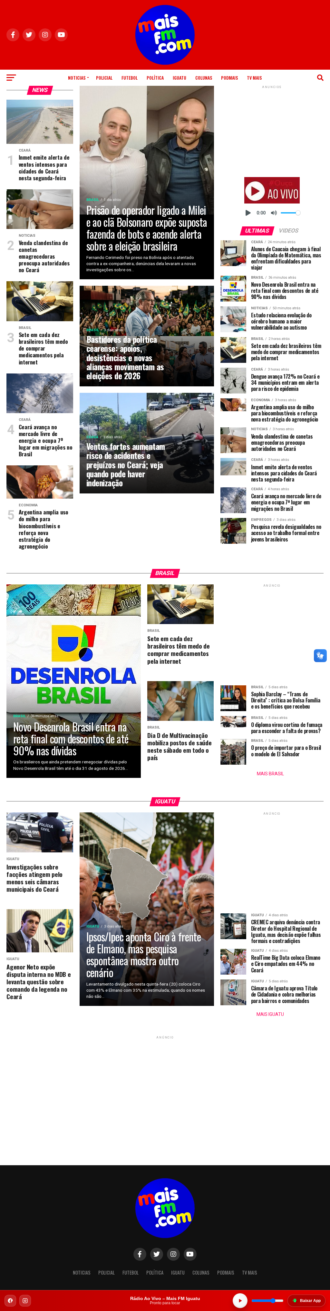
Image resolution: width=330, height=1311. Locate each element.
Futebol (129, 77)
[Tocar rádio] (240, 1300)
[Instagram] (25, 1300)
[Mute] (274, 213)
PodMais (229, 77)
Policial (104, 77)
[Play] (248, 213)
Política (155, 77)
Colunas (203, 77)
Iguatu (179, 77)
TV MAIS (254, 77)
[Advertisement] (272, 130)
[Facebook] (10, 1300)
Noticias (76, 77)
